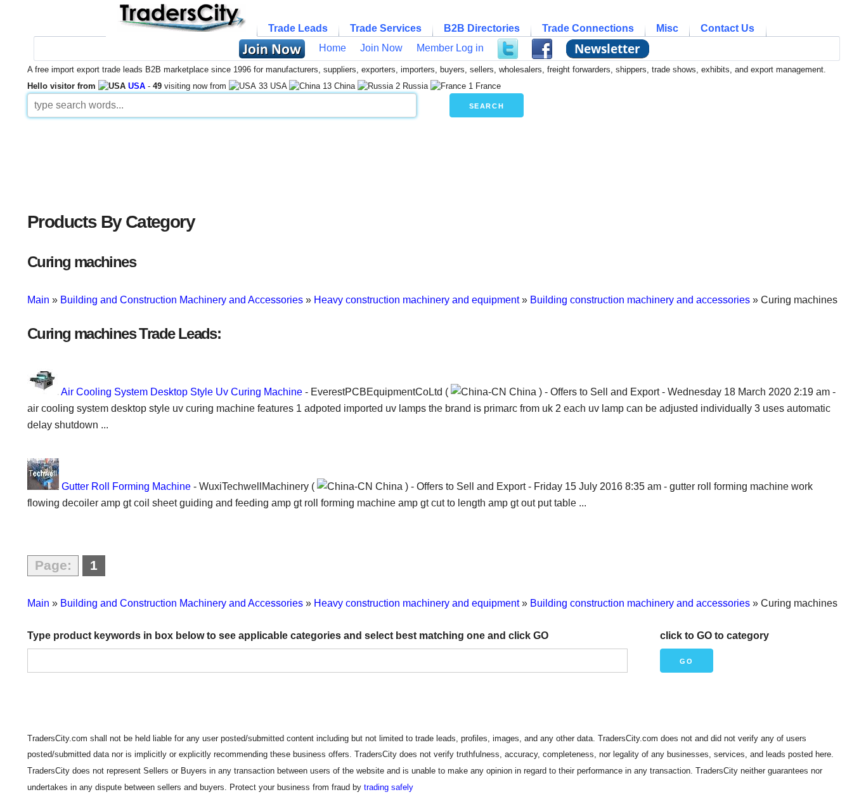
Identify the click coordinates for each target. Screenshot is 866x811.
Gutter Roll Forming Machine (126, 486)
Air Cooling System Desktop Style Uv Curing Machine (181, 391)
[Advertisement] (334, 161)
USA (136, 86)
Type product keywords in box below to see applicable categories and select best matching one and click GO (287, 635)
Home (332, 48)
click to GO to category (714, 635)
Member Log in (450, 48)
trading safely (388, 787)
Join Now (381, 48)
